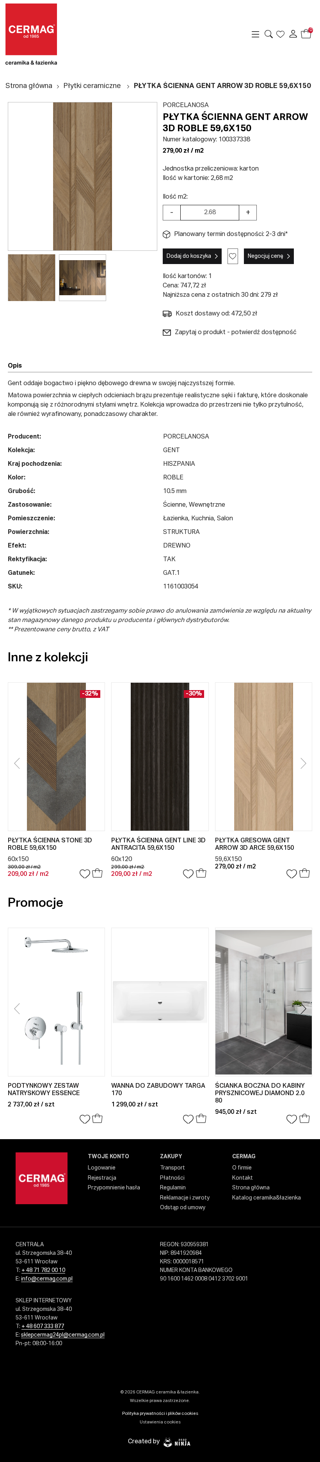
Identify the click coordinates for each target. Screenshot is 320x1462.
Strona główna (28, 86)
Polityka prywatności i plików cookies (160, 1413)
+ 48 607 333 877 (42, 1326)
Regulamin (173, 1188)
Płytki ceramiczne (92, 86)
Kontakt (242, 1178)
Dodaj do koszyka (189, 256)
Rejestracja (102, 1178)
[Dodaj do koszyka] (97, 874)
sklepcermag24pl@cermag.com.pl (63, 1335)
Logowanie (102, 1168)
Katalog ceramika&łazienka (266, 1198)
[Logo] (41, 34)
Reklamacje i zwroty (185, 1198)
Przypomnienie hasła (114, 1188)
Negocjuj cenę (265, 256)
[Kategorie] (256, 34)
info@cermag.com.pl (47, 1279)
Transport (172, 1168)
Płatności (172, 1178)
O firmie (242, 1168)
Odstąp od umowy (182, 1207)
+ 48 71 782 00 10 (43, 1270)
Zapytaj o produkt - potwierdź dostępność (236, 332)
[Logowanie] (293, 34)
